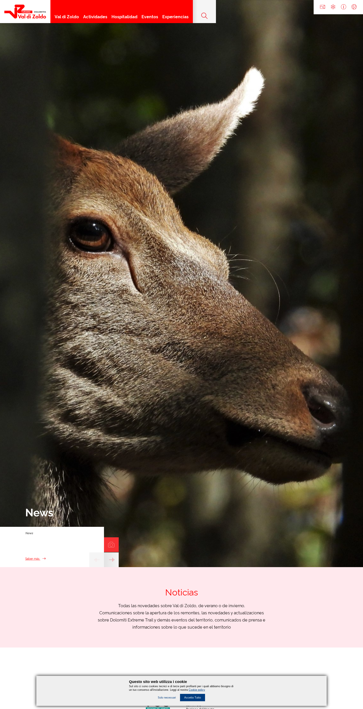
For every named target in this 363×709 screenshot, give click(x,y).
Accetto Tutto (192, 697)
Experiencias (175, 16)
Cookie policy (197, 689)
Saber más (32, 558)
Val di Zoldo (67, 16)
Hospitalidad (124, 16)
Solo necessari (167, 697)
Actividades (95, 16)
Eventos (150, 16)
